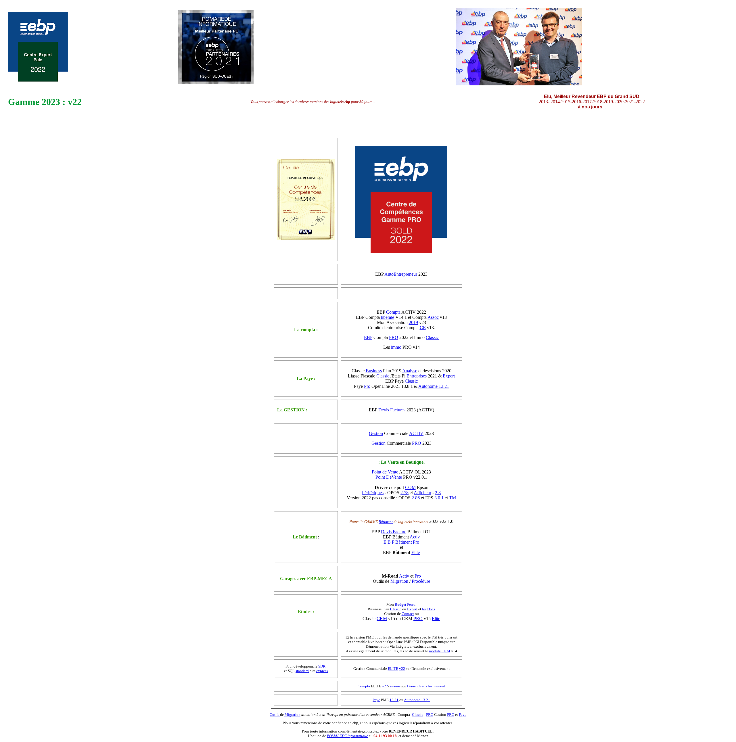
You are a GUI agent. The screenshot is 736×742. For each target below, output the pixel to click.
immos (395, 686)
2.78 (404, 492)
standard (302, 671)
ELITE (393, 668)
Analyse (409, 370)
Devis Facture (393, 531)
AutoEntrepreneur (400, 274)
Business (374, 370)
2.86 (415, 497)
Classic (432, 337)
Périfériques (373, 492)
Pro (367, 386)
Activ (415, 536)
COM (410, 487)
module (435, 651)
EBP (368, 337)
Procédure (421, 581)
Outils (275, 714)
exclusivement (433, 686)
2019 (413, 322)
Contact (408, 613)
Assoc (433, 317)
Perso (411, 604)
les (424, 609)
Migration (399, 581)
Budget (400, 604)
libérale (387, 317)
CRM (382, 618)
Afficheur (422, 492)
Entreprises (417, 375)
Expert (449, 375)
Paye (376, 700)
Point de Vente (385, 471)
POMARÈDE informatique (347, 736)
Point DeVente (388, 477)
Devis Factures (391, 409)
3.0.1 (438, 497)
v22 (402, 668)
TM (452, 497)
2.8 (438, 492)
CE (423, 327)
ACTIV (416, 433)
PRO (393, 337)
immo (396, 347)
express (322, 671)
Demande (414, 686)
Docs (431, 609)
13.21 (394, 700)
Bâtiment (386, 521)
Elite (415, 552)
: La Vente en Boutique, (401, 462)
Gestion (376, 433)
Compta (393, 312)
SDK (321, 666)
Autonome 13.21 (433, 386)
